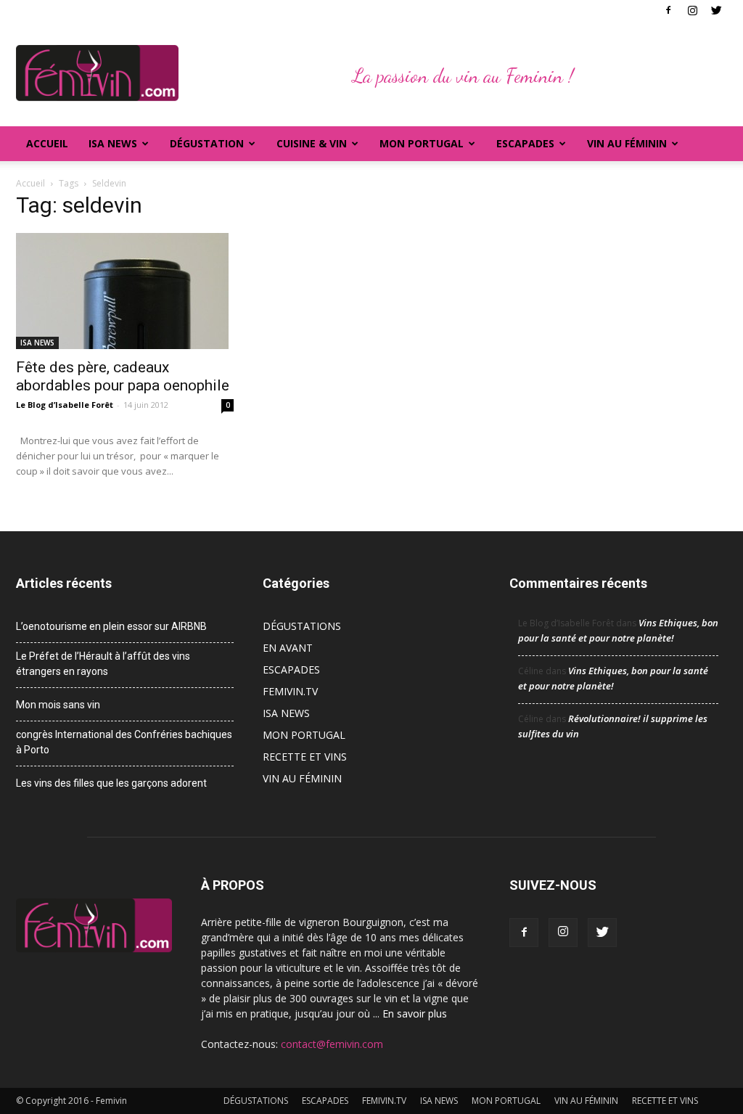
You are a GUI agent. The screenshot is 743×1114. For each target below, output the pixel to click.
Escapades (525, 143)
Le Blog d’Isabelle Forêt (64, 404)
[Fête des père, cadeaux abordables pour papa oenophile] (125, 291)
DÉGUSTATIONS (302, 626)
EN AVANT (288, 648)
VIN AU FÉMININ (627, 143)
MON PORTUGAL (421, 143)
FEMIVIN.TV (290, 691)
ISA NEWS (113, 143)
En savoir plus (414, 1013)
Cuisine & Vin (311, 143)
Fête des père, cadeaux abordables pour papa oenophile (122, 376)
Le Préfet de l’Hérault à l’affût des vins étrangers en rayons (103, 663)
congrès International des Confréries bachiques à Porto (124, 742)
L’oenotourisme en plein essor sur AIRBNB (111, 626)
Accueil (47, 143)
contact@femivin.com (332, 1044)
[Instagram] (692, 10)
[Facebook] (668, 10)
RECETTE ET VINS (305, 756)
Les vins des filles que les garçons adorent (111, 783)
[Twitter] (716, 10)
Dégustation (207, 143)
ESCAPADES (291, 669)
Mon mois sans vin (58, 704)
